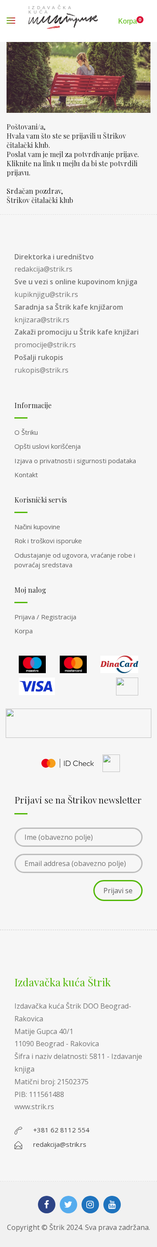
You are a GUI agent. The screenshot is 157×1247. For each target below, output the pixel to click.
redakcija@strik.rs (43, 269)
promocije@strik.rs (45, 344)
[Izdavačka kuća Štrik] (63, 21)
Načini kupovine (37, 526)
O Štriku (26, 432)
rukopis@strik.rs (41, 370)
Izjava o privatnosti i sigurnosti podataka (75, 460)
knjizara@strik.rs (41, 320)
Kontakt (26, 474)
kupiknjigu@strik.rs (46, 294)
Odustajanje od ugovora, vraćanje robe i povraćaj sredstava (74, 560)
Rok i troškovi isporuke (48, 540)
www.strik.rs (34, 1106)
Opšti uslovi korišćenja (47, 446)
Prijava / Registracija (45, 616)
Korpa (23, 630)
